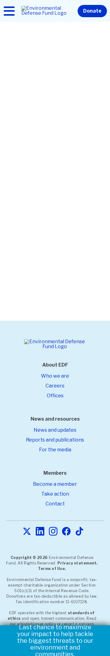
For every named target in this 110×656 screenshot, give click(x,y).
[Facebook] (66, 531)
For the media (55, 450)
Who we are (55, 376)
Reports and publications (55, 440)
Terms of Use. (52, 568)
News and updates (55, 430)
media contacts (58, 277)
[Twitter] (27, 531)
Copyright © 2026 (29, 557)
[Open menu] (9, 11)
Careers (55, 386)
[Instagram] (53, 531)
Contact (55, 504)
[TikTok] (79, 531)
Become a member (55, 484)
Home (12, 39)
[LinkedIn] (40, 531)
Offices (55, 396)
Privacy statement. (77, 563)
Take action (55, 494)
